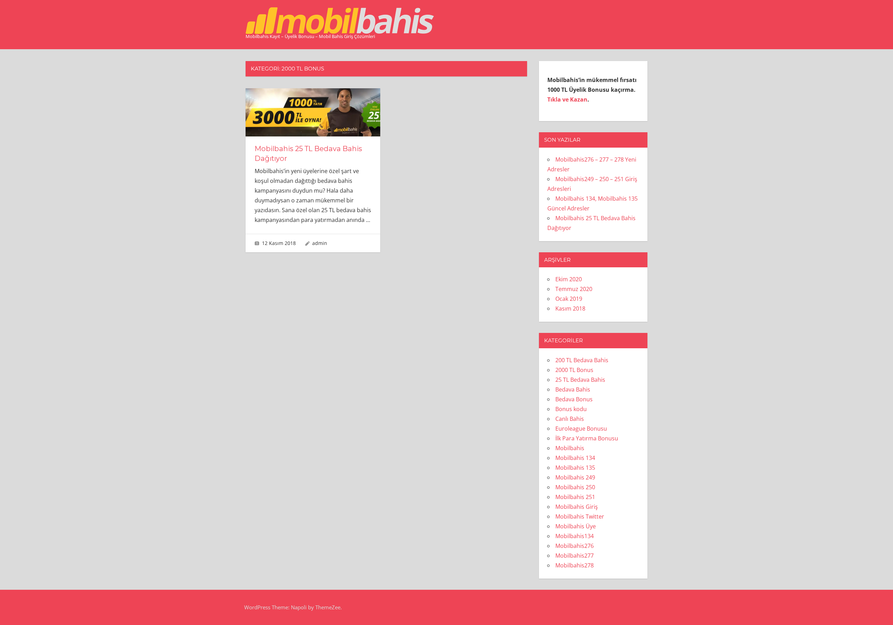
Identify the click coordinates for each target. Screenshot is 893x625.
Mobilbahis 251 (575, 497)
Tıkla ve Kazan (567, 99)
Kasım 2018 (570, 308)
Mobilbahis (569, 448)
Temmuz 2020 (573, 289)
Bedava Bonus (574, 399)
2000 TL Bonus (574, 370)
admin (319, 243)
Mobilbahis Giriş (576, 507)
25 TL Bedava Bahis (580, 380)
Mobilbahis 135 (575, 467)
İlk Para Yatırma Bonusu (586, 438)
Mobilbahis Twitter (579, 516)
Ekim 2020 (568, 279)
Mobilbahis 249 (575, 477)
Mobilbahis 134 (575, 458)
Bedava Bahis (572, 389)
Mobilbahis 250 (575, 487)
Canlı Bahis (569, 419)
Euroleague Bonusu (581, 428)
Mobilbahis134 (574, 536)
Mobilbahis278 (574, 565)
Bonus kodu (571, 409)
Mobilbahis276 (574, 546)
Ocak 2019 (568, 299)
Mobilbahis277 (574, 555)
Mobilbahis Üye (575, 526)
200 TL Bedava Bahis (581, 360)
